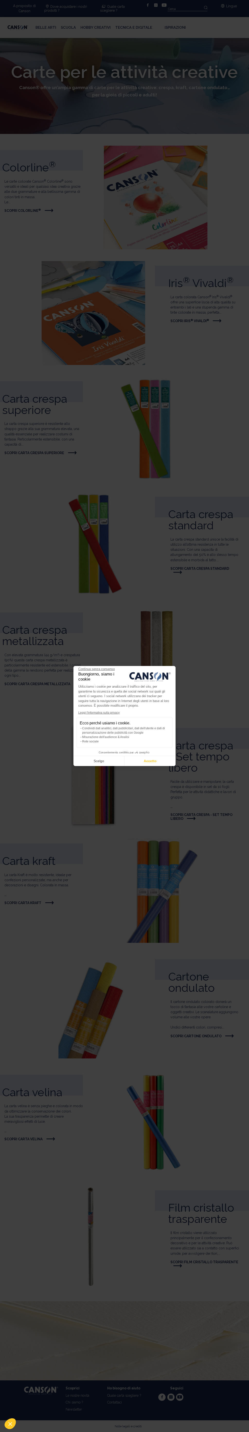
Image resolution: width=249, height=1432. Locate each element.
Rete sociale (90, 741)
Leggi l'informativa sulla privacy (99, 712)
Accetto (150, 761)
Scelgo (99, 761)
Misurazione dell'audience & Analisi (105, 737)
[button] (10, 1424)
